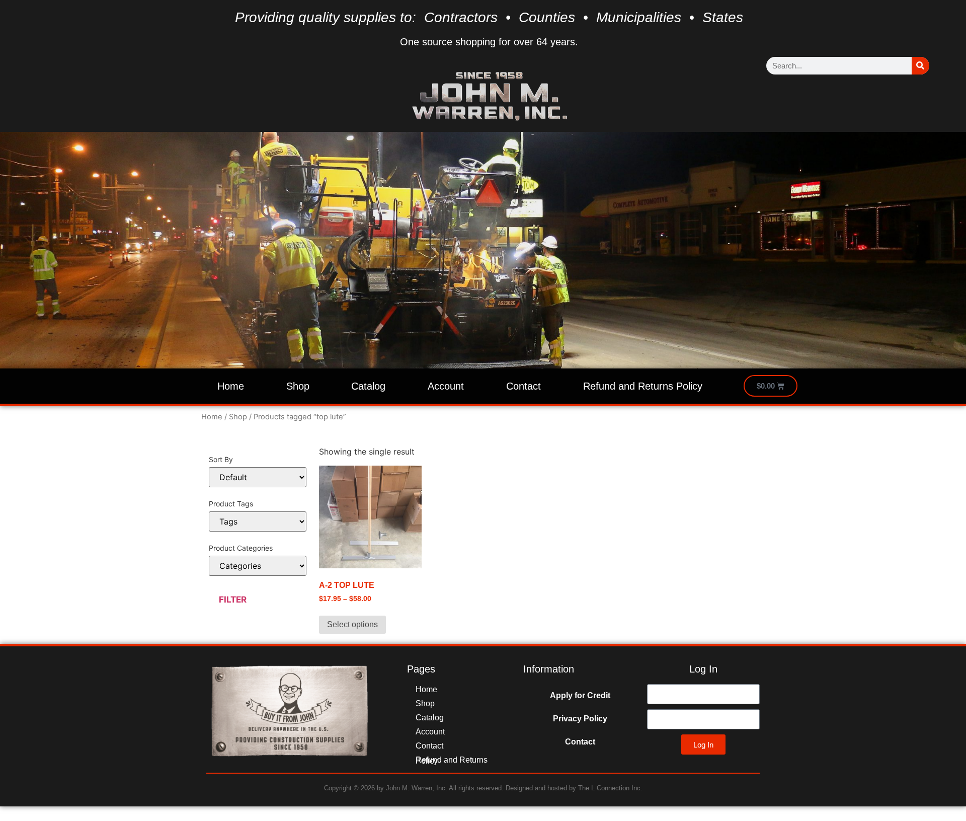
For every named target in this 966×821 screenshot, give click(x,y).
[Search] (920, 65)
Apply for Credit (580, 695)
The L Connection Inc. (610, 788)
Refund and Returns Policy (642, 386)
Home (230, 386)
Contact (523, 386)
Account (446, 386)
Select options (352, 624)
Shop (297, 386)
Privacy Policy (580, 718)
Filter (233, 599)
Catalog (368, 386)
